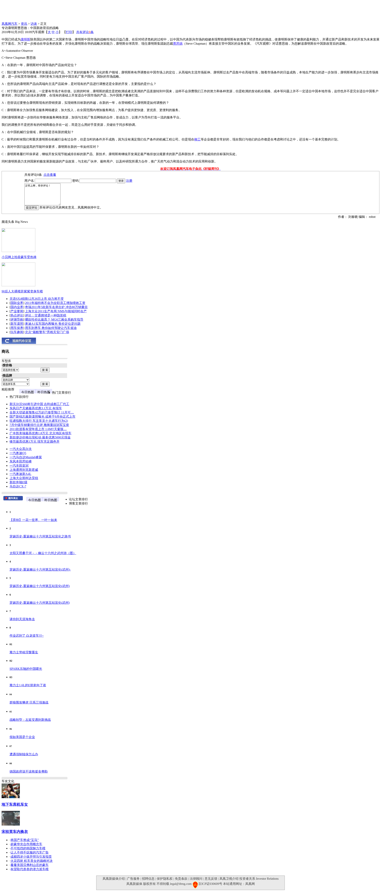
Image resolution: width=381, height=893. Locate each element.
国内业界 (17, 307)
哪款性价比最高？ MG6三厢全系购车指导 (54, 319)
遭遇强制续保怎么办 (24, 754)
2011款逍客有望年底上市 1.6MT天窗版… (38, 429)
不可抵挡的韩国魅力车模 (28, 848)
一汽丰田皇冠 (19, 465)
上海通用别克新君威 (24, 469)
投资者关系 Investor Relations (259, 878)
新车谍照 (17, 323)
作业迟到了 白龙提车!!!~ (27, 635)
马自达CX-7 (18, 486)
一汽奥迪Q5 (18, 453)
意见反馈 (211, 878)
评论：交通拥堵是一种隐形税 (45, 315)
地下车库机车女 (15, 804)
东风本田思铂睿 (21, 461)
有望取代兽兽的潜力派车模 (30, 869)
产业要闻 (17, 311)
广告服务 (133, 878)
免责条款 (181, 878)
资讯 (24, 23)
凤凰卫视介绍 (229, 878)
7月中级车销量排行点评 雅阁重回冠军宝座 (39, 425)
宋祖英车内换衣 (15, 832)
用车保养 (17, 328)
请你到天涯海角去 (22, 619)
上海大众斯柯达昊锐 (24, 478)
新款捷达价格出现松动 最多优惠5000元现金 (40, 437)
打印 (69, 32)
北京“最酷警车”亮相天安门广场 (47, 332)
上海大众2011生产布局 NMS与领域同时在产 (56, 311)
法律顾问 (196, 878)
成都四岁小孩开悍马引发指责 (31, 856)
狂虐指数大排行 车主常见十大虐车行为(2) (39, 420)
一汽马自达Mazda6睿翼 (26, 457)
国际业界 (17, 303)
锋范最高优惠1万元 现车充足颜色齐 (35, 441)
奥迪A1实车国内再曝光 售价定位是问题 (53, 323)
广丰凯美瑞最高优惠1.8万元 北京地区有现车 (40, 433)
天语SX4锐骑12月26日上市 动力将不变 (37, 298)
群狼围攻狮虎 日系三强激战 (29, 702)
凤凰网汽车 (9, 23)
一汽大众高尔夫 (21, 449)
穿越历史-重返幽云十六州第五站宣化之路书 (40, 536)
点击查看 (49, 174)
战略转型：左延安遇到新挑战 (30, 719)
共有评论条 (85, 32)
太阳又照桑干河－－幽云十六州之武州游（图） (43, 553)
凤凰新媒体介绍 (114, 878)
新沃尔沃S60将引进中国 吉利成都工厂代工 (39, 404)
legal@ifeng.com (180, 883)
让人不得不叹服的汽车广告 (30, 852)
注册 (129, 180)
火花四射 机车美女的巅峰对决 (32, 860)
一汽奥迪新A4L (20, 474)
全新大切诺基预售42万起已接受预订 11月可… (42, 412)
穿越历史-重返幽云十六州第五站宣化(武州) (40, 586)
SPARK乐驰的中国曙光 (26, 668)
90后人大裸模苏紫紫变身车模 (22, 291)
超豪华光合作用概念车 (26, 844)
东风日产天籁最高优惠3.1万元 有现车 (36, 408)
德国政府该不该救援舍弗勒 (29, 771)
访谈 (34, 23)
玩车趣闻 (17, 332)
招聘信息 (148, 878)
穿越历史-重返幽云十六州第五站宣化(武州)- (40, 569)
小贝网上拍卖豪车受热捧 (19, 257)
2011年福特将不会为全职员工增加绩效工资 (55, 303)
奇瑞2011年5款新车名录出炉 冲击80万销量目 (56, 307)
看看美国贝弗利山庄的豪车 (30, 865)
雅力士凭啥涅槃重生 (24, 652)
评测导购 (17, 319)
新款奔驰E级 (18, 482)
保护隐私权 (165, 878)
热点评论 (17, 315)
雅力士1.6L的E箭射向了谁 (28, 685)
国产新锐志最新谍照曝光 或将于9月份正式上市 (42, 416)
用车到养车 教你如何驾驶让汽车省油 (51, 328)
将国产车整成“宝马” (25, 840)
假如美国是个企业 (22, 737)
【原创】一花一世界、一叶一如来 (33, 520)
